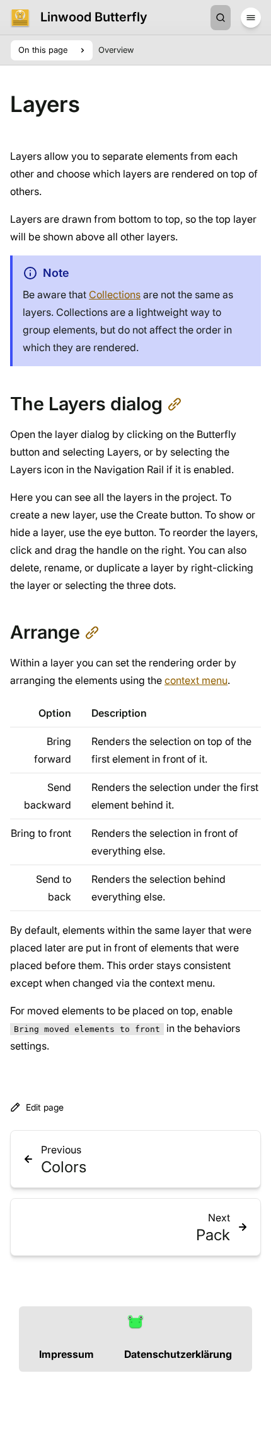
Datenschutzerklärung (178, 1354)
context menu (196, 680)
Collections (115, 294)
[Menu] (251, 18)
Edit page (45, 1107)
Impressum (66, 1354)
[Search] (220, 17)
